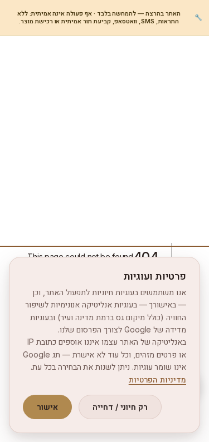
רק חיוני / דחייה (120, 406)
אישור (47, 406)
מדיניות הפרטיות (157, 379)
